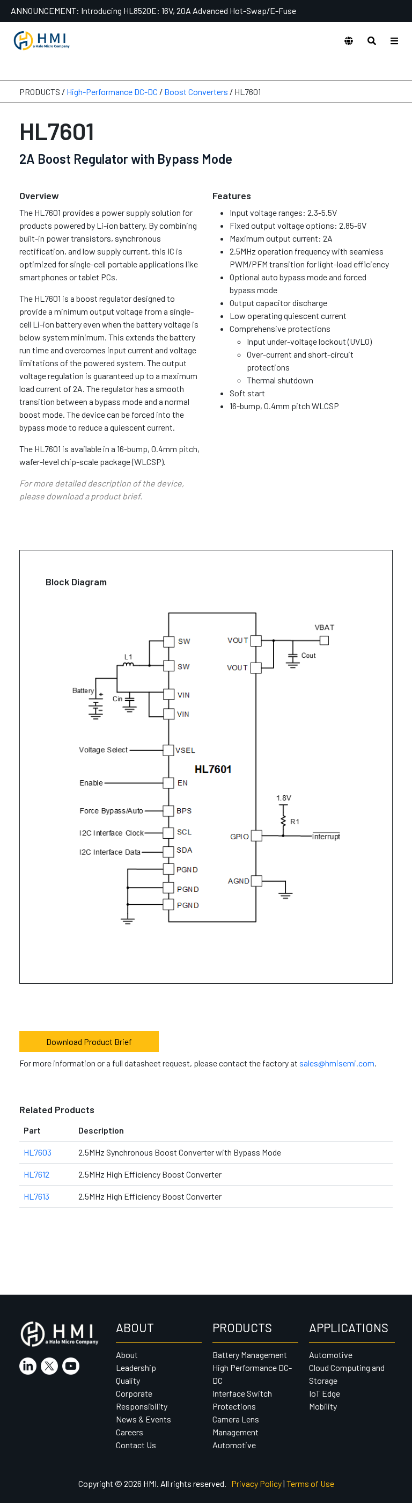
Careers (129, 1432)
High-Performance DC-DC (112, 91)
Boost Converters (196, 91)
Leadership (136, 1367)
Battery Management (249, 1354)
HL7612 (36, 1174)
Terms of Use (310, 1483)
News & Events (143, 1419)
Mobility (323, 1406)
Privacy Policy (256, 1483)
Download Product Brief (89, 1041)
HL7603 (38, 1152)
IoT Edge (324, 1393)
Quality (128, 1380)
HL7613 (36, 1196)
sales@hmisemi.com (336, 1063)
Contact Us (136, 1445)
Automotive (234, 1445)
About (127, 1354)
